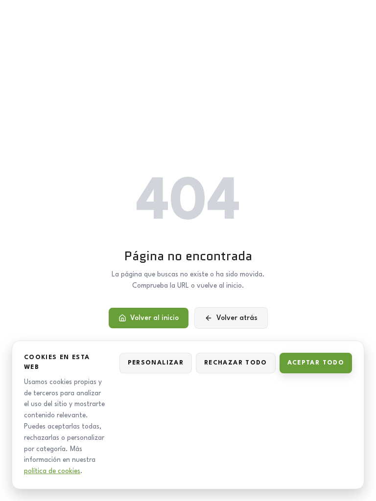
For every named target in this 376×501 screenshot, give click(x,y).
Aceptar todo (315, 363)
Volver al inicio (154, 318)
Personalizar (156, 363)
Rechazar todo (235, 363)
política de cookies (52, 471)
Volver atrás (237, 318)
